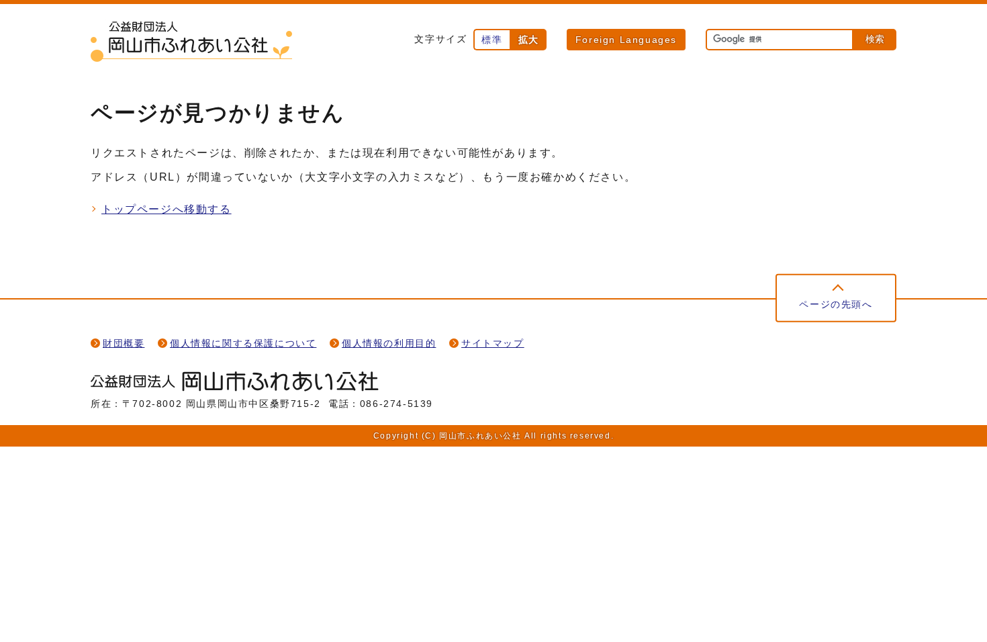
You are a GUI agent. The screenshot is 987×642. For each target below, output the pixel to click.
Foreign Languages (626, 39)
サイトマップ (492, 343)
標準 (491, 39)
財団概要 (123, 343)
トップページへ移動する (166, 209)
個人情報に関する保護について (243, 343)
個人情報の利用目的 (389, 343)
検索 (874, 39)
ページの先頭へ (835, 305)
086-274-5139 (396, 404)
